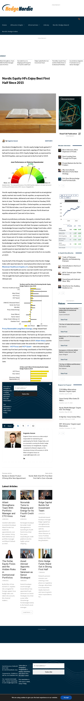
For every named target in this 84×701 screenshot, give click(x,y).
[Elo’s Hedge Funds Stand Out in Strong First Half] (45, 553)
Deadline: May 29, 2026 (65, 412)
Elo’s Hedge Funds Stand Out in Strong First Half (45, 565)
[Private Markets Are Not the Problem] (59, 163)
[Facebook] (28, 426)
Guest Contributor (64, 314)
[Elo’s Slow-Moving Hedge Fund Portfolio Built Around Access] (59, 179)
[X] (23, 426)
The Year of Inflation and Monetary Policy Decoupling (69, 365)
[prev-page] (59, 185)
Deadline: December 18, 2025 (67, 428)
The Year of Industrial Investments (69, 324)
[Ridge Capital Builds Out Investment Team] (45, 495)
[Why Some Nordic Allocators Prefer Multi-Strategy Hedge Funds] (59, 170)
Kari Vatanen (62, 326)
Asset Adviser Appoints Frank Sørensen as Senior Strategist (76, 62)
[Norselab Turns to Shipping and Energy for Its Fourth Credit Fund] (27, 495)
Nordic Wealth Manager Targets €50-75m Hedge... (70, 409)
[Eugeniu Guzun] (4, 141)
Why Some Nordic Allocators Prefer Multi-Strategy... (70, 172)
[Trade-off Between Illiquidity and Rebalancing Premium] (59, 257)
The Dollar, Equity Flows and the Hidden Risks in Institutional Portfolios (59, 62)
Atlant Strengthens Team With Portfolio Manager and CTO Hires (8, 509)
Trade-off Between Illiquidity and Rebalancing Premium (71, 259)
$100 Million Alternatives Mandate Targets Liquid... (68, 390)
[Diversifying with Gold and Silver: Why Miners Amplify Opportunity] (59, 279)
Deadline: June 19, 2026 (65, 403)
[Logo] (5, 8)
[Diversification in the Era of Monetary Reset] (59, 266)
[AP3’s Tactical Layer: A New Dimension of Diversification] (59, 273)
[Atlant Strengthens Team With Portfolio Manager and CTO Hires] (9, 495)
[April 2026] (70, 112)
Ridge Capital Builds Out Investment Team (42, 62)
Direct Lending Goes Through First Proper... (69, 157)
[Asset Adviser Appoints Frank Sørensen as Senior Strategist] (27, 553)
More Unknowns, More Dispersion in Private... (70, 151)
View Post (64, 319)
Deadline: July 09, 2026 (65, 394)
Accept (66, 697)
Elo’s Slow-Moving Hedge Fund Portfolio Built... (70, 179)
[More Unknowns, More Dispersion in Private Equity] (59, 150)
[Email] (33, 426)
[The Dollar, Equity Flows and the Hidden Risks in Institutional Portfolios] (9, 553)
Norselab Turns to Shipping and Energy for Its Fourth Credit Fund (24, 62)
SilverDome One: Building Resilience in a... (71, 287)
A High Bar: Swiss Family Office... (70, 417)
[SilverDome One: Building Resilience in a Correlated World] (59, 286)
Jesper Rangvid (63, 354)
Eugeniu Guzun (13, 141)
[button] (79, 19)
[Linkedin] (18, 426)
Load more (26, 612)
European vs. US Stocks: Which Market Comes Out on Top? (68, 351)
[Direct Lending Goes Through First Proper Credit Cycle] (59, 157)
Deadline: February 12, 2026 (67, 419)
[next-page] (63, 185)
